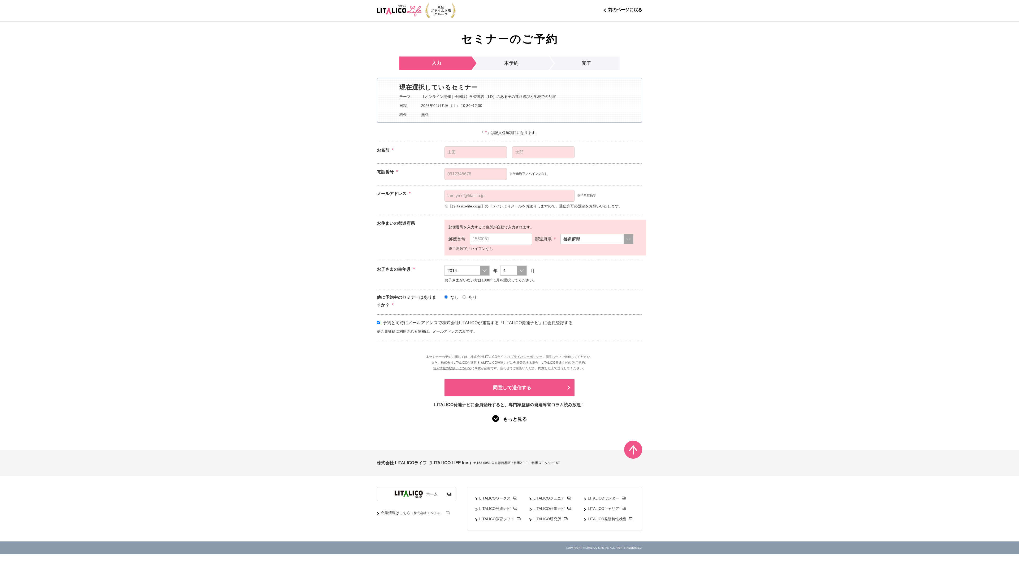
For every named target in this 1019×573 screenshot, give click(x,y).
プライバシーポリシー (526, 357)
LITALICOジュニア (549, 498)
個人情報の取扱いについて (452, 368)
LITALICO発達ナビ (495, 508)
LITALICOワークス (495, 498)
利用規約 (578, 362)
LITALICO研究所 (547, 519)
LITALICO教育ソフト (496, 519)
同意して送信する (512, 387)
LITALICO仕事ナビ (549, 508)
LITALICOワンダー (603, 498)
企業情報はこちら (412, 513)
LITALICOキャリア (603, 508)
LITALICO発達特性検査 (607, 519)
